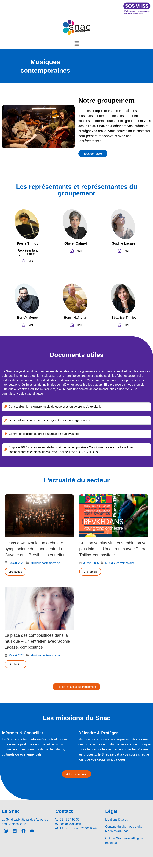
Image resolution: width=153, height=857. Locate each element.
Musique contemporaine (45, 562)
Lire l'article (15, 571)
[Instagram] (6, 831)
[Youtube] (32, 831)
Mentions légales (116, 819)
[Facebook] (23, 831)
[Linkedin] (15, 831)
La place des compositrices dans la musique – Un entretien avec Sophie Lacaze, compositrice (37, 641)
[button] (76, 43)
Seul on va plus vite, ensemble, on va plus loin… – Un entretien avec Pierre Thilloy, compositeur (112, 549)
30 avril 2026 (16, 562)
